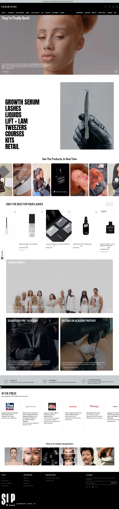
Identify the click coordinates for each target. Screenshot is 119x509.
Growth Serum (22, 102)
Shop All (3, 13)
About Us (94, 13)
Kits (42, 13)
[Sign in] (113, 7)
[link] (13, 456)
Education (87, 13)
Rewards (110, 13)
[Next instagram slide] (111, 456)
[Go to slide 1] (58, 466)
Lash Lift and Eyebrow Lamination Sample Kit (58, 244)
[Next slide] (111, 204)
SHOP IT (13, 456)
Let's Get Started (13, 367)
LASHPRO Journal (28, 486)
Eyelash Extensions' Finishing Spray (82, 244)
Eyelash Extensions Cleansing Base (28, 244)
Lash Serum (11, 13)
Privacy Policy (5, 486)
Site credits (29, 504)
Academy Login (50, 480)
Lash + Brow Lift (35, 13)
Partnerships (79, 13)
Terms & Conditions (6, 483)
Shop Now (5, 71)
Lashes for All (102, 13)
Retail (12, 146)
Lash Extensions (20, 13)
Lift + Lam (16, 121)
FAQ (2, 478)
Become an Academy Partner (71, 367)
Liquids (27, 13)
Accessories (55, 13)
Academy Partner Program (53, 478)
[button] (116, 7)
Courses (62, 13)
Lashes (13, 108)
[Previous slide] (107, 204)
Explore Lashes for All (14, 310)
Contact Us (26, 480)
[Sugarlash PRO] (9, 7)
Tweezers (47, 13)
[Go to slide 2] (59, 466)
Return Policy (4, 480)
